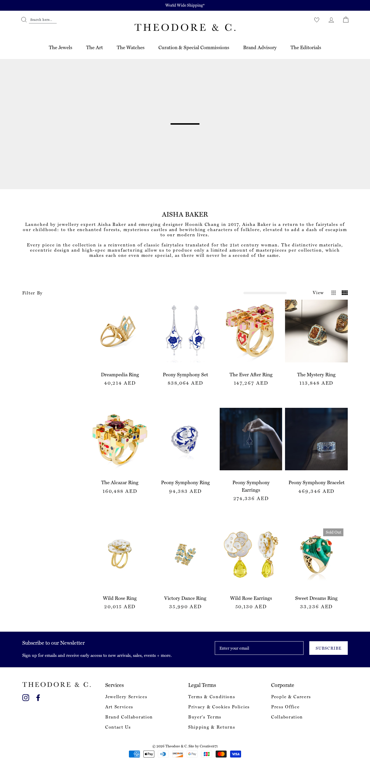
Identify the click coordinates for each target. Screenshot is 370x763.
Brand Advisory (260, 47)
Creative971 (209, 746)
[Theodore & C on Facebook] (38, 696)
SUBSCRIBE (328, 648)
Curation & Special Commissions (193, 47)
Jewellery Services (126, 696)
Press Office (285, 706)
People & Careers (291, 696)
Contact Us (118, 727)
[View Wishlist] (317, 19)
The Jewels (60, 47)
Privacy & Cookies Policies (219, 706)
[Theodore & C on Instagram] (25, 696)
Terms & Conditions (211, 696)
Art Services (119, 706)
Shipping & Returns (211, 727)
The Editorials (306, 47)
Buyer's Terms (204, 717)
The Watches (131, 47)
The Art (94, 47)
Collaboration (287, 717)
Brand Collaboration (129, 717)
